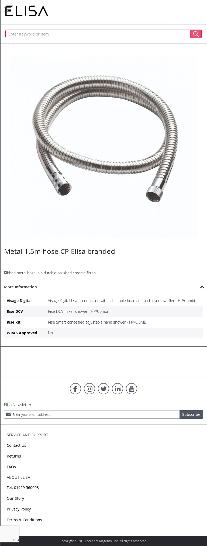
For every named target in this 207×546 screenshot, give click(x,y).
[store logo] (26, 10)
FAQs (11, 466)
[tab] (103, 287)
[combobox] (103, 34)
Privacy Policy (19, 509)
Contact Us (16, 445)
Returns (14, 456)
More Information (20, 286)
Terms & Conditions (24, 519)
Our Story (15, 498)
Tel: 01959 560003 (23, 487)
